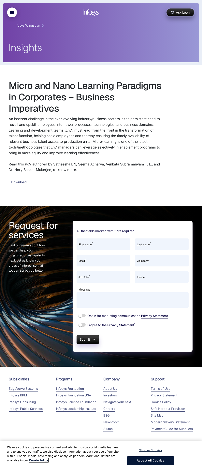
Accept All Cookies (150, 460)
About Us (110, 389)
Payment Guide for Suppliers (172, 429)
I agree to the (111, 325)
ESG (106, 415)
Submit (85, 339)
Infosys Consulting (22, 402)
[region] (101, 455)
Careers (109, 409)
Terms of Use (160, 389)
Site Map (157, 415)
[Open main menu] (12, 12)
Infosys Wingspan (27, 25)
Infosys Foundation (70, 389)
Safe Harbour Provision (168, 409)
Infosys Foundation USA (73, 395)
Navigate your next (117, 402)
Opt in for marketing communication (127, 316)
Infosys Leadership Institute (76, 409)
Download (19, 182)
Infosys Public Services (26, 409)
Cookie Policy (161, 402)
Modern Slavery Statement (170, 422)
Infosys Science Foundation (76, 402)
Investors (110, 395)
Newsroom (111, 422)
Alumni (108, 429)
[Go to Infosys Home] (91, 12)
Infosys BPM (18, 395)
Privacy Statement (154, 316)
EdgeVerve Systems (23, 389)
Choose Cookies (150, 450)
